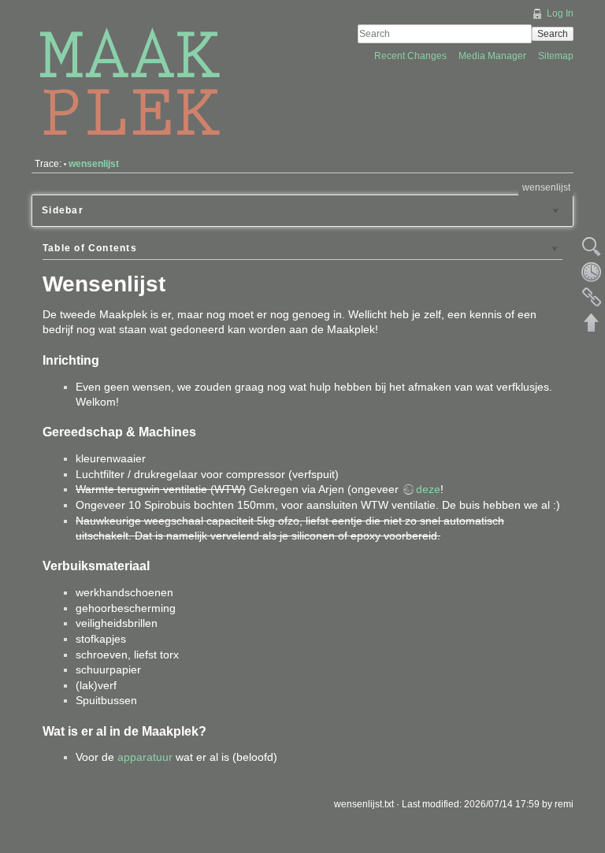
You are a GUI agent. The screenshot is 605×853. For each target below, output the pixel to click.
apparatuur (145, 757)
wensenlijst (94, 163)
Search (552, 33)
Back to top (591, 322)
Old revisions (591, 271)
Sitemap (555, 55)
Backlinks (591, 297)
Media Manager (493, 55)
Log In (560, 13)
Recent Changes (411, 55)
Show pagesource (591, 246)
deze (428, 489)
